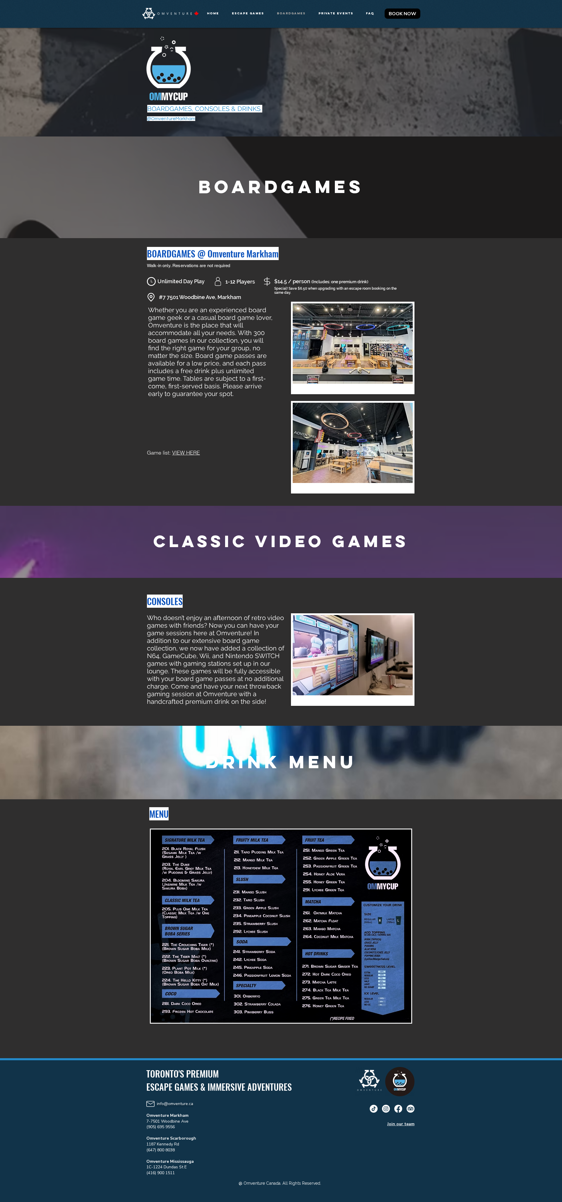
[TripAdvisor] (410, 1109)
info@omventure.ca (175, 1104)
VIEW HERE (186, 452)
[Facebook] (398, 1109)
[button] (250, 13)
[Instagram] (386, 1109)
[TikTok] (374, 1109)
